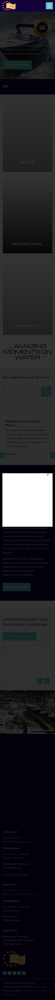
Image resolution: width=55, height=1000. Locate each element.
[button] (49, 5)
